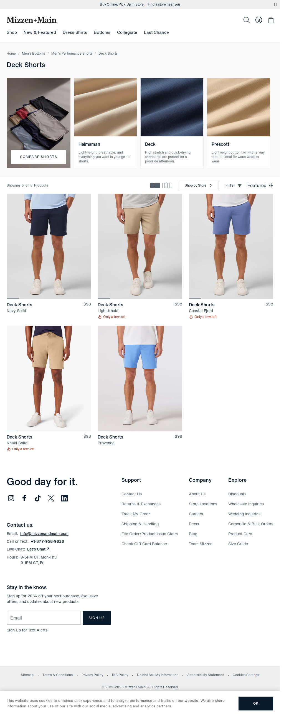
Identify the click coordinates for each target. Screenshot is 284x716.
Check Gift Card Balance (144, 544)
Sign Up (96, 617)
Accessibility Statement (205, 674)
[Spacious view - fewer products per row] (155, 185)
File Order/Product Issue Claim (149, 534)
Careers (196, 514)
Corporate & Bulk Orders (250, 524)
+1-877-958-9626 (47, 541)
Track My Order (135, 514)
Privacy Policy (92, 674)
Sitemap (27, 674)
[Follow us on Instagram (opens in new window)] (11, 498)
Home (11, 53)
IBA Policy (120, 674)
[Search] (246, 20)
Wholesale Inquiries (246, 504)
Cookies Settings (246, 674)
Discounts (237, 494)
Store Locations (203, 504)
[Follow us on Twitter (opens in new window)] (51, 498)
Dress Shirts (75, 32)
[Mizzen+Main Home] (32, 20)
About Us (197, 494)
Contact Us (131, 494)
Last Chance (156, 32)
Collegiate (127, 32)
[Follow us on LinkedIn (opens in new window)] (64, 498)
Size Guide (238, 544)
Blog (193, 534)
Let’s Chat (38, 549)
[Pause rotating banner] (275, 4)
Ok (255, 703)
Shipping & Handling (140, 524)
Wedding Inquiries (244, 514)
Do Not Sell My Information (157, 674)
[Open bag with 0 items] (271, 20)
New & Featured (40, 32)
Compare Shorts (38, 156)
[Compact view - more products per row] (167, 185)
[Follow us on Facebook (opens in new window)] (24, 498)
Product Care (240, 534)
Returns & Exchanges (141, 504)
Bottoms (102, 32)
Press (194, 524)
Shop (12, 32)
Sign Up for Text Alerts (27, 630)
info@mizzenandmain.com (44, 533)
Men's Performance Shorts (71, 53)
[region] (49, 246)
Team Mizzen (200, 544)
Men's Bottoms (33, 53)
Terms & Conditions (57, 674)
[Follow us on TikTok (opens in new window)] (37, 498)
